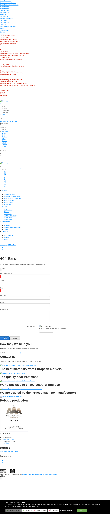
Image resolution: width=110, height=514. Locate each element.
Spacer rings (3, 92)
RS (5, 186)
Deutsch (4, 135)
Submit (5, 338)
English (4, 133)
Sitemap (28, 474)
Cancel (15, 338)
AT (4, 177)
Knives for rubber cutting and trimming (11, 73)
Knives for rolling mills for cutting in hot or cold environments (18, 85)
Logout (24, 474)
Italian (3, 139)
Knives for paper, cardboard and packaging (12, 66)
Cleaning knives (4, 90)
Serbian (4, 146)
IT (4, 179)
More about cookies (66, 510)
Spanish (4, 141)
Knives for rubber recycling (8, 75)
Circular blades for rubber (7, 71)
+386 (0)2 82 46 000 (8, 439)
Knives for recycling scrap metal (9, 81)
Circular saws (4, 52)
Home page (3, 245)
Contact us (3, 121)
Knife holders (4, 94)
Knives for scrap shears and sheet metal (11, 80)
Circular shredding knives (7, 36)
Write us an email (12, 121)
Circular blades (4, 38)
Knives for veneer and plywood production (12, 55)
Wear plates (3, 96)
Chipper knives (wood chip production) (11, 59)
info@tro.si (6, 443)
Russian (4, 145)
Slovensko (5, 131)
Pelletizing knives (5, 45)
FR (5, 183)
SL (4, 171)
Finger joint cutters (5, 57)
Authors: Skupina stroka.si (49, 474)
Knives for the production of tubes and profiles (13, 83)
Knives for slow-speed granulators (10, 41)
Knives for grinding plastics (8, 43)
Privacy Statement (36, 474)
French (4, 143)
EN (5, 173)
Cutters (2, 50)
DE (5, 175)
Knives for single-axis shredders (9, 39)
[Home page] (4, 101)
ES (5, 181)
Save (81, 510)
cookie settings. (35, 506)
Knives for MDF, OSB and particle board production (15, 54)
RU (5, 184)
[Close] (1, 270)
